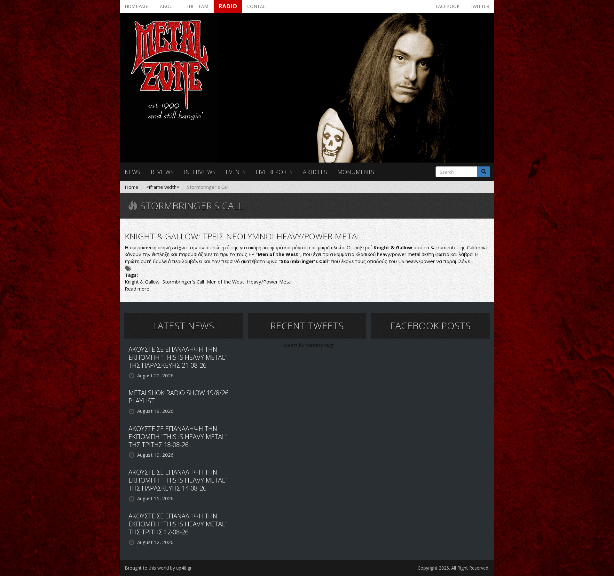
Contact (258, 6)
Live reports (274, 172)
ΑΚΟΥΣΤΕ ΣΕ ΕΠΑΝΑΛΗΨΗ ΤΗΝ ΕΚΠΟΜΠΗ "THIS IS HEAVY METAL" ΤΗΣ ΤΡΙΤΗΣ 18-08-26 (178, 436)
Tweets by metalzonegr (307, 345)
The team (197, 6)
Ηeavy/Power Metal (269, 281)
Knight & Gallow (142, 281)
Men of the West (225, 281)
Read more (137, 288)
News (132, 172)
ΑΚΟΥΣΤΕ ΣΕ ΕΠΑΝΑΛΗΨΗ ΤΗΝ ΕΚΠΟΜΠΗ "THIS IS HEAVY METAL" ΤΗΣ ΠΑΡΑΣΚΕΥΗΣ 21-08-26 (178, 357)
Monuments (355, 172)
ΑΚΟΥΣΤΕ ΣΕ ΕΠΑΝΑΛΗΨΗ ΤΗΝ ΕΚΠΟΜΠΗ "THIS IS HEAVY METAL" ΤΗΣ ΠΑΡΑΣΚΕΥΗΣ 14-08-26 (178, 480)
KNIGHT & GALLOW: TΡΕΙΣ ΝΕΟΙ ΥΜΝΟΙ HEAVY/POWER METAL (243, 236)
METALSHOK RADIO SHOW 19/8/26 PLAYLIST (179, 396)
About (168, 6)
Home (131, 187)
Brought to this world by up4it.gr (158, 568)
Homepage (137, 6)
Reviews (162, 172)
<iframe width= (162, 187)
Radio (227, 6)
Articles (315, 172)
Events (236, 172)
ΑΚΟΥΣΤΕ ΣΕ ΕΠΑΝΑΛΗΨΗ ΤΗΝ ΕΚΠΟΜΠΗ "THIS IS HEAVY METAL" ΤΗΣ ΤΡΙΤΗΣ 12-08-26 (178, 524)
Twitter (479, 6)
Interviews (200, 172)
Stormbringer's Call (183, 281)
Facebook (448, 6)
